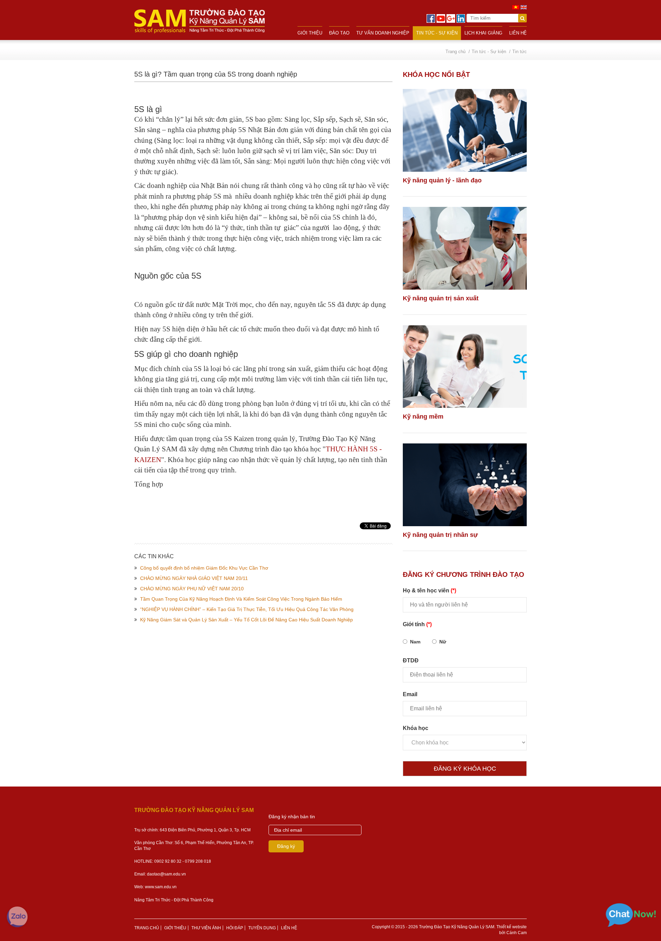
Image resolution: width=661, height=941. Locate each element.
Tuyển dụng (262, 927)
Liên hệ (518, 33)
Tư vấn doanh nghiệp (382, 33)
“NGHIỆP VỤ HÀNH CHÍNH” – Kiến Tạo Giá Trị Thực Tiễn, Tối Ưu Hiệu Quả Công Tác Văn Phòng (247, 609)
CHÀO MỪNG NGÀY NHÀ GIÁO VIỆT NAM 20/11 (194, 578)
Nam (415, 641)
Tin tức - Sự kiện (437, 33)
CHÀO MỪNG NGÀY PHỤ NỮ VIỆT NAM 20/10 (192, 588)
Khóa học (415, 728)
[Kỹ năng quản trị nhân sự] (465, 484)
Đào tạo (339, 33)
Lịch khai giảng (483, 33)
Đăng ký (286, 846)
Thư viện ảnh (206, 927)
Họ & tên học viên (429, 590)
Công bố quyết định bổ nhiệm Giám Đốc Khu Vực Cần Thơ (204, 568)
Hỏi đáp (234, 927)
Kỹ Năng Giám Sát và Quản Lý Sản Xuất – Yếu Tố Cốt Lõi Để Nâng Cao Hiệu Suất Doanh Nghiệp (246, 619)
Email (410, 694)
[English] (524, 6)
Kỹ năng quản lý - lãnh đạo (442, 180)
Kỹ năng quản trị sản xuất (441, 298)
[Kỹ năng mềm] (465, 366)
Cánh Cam (516, 932)
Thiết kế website (511, 926)
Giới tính (417, 624)
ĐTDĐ (411, 660)
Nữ (442, 641)
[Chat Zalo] (17, 917)
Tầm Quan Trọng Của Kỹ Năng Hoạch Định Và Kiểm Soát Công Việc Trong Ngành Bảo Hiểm (241, 599)
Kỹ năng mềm (423, 416)
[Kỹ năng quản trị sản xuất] (465, 248)
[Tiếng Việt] (515, 6)
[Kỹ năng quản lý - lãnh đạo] (465, 130)
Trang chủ (146, 927)
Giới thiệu (309, 33)
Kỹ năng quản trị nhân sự (440, 534)
